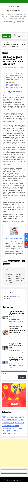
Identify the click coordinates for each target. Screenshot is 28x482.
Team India (7, 271)
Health (11, 430)
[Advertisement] (14, 460)
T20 (23, 268)
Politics (11, 436)
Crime (21, 424)
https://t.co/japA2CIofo (12, 91)
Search (4, 381)
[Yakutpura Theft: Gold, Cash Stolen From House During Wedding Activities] (17, 44)
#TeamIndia (15, 83)
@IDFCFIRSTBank (14, 93)
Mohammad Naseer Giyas (10, 74)
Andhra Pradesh (14, 424)
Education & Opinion (9, 427)
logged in (13, 303)
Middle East (21, 433)
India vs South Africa (14, 268)
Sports (5, 60)
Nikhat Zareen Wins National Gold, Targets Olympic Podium (16, 366)
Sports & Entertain (12, 438)
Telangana (6, 440)
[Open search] (23, 37)
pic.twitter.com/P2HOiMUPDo (14, 95)
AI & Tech (5, 424)
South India (18, 436)
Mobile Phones (5, 435)
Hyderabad (18, 430)
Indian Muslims (12, 433)
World (13, 441)
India (4, 433)
